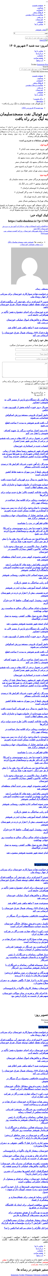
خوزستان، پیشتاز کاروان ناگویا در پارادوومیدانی (25, 988)
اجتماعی (44, 1237)
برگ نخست (38, 99)
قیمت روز (7, 1237)
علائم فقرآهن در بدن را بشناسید (32, 523)
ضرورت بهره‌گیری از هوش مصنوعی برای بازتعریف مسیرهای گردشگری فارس (28, 1213)
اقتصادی (35, 1237)
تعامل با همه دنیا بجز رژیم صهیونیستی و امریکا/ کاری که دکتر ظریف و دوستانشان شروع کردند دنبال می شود (25, 531)
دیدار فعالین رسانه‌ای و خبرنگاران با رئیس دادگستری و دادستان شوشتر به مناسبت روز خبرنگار (27, 957)
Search (45, 69)
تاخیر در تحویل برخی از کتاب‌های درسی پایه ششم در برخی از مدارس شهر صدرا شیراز (24, 439)
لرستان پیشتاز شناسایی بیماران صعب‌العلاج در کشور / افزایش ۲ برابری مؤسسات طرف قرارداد (24, 1221)
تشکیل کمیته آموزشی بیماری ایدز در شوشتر (26, 587)
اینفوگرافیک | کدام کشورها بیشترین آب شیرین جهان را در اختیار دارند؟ (26, 1172)
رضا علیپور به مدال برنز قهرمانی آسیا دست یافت (24, 479)
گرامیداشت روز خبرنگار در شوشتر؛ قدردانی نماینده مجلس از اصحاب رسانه (27, 948)
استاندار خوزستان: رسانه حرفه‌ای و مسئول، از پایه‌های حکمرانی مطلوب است (25, 1180)
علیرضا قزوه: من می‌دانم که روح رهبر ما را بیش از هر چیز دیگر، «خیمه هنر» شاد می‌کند (25, 540)
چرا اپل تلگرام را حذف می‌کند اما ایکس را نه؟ (26, 1228)
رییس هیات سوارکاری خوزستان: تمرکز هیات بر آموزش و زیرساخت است (25, 940)
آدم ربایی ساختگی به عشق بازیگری (31, 582)
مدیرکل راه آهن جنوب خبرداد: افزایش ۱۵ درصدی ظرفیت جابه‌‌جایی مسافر (24, 465)
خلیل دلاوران (35, 1264)
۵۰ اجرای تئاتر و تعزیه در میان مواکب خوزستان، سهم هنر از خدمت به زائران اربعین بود (25, 994)
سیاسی (17, 1237)
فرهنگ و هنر (34, 1239)
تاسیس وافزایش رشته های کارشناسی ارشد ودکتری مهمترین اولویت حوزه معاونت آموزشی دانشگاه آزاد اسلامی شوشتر (25, 567)
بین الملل (26, 1237)
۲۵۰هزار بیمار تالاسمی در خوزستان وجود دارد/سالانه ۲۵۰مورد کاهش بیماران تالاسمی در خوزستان (26, 549)
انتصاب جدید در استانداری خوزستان (31, 446)
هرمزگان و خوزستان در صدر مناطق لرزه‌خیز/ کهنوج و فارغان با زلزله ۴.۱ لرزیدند (26, 974)
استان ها (24, 1239)
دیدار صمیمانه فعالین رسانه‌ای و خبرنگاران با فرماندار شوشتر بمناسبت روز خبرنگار (26, 966)
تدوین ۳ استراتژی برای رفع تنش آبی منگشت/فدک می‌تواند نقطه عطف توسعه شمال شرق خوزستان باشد (24, 304)
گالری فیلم (13, 1239)
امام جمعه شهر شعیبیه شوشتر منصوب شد (27, 623)
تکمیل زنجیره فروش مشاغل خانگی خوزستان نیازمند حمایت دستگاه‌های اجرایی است (26, 925)
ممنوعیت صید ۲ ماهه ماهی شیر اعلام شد (27, 327)
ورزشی (45, 1239)
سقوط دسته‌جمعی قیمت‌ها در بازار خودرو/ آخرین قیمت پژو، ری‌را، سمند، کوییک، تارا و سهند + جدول (24, 1189)
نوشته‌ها (40, 101)
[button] (24, 67)
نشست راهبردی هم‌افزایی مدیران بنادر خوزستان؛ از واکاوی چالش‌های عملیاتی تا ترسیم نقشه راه (24, 1164)
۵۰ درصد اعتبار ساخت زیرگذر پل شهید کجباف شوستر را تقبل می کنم (26, 432)
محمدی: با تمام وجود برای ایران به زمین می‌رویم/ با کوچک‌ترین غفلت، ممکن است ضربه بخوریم (24, 509)
